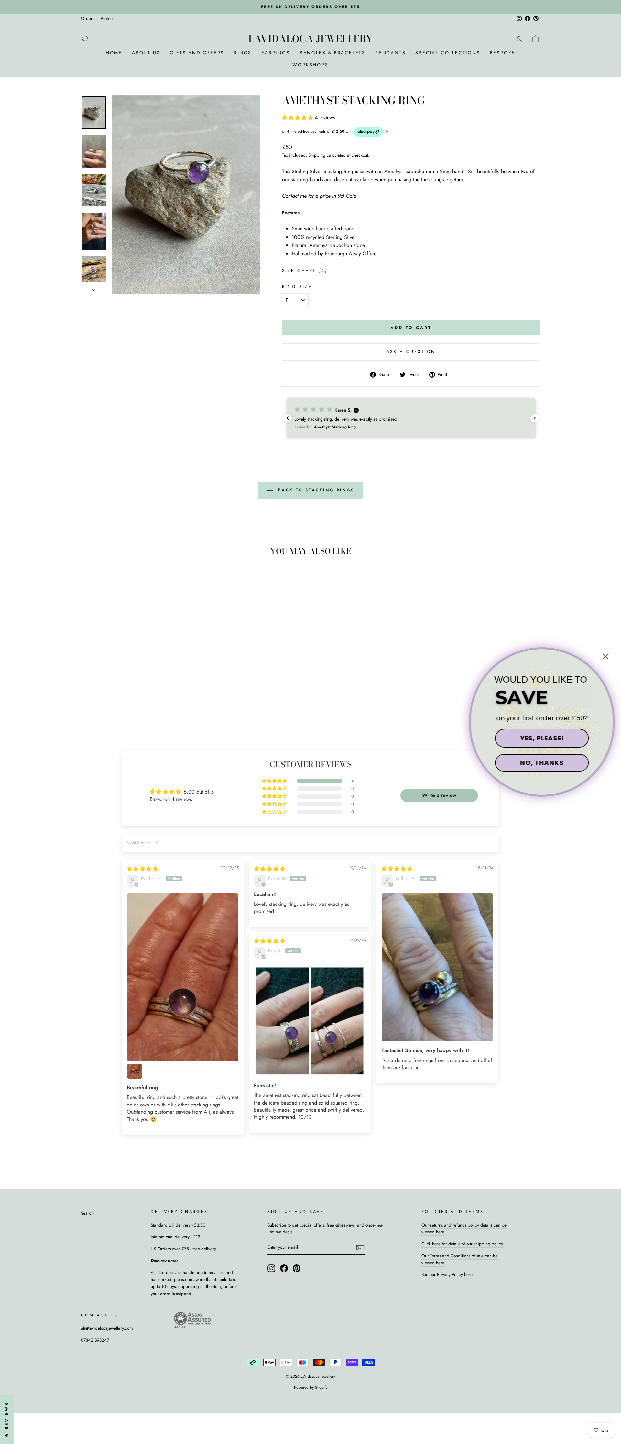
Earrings (275, 53)
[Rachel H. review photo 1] (183, 977)
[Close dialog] (605, 656)
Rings (243, 53)
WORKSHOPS (310, 64)
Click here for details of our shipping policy (462, 1243)
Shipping (316, 155)
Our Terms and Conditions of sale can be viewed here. (459, 1259)
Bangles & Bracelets (332, 53)
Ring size (297, 286)
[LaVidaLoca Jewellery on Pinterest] (296, 1268)
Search (87, 1213)
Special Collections (447, 53)
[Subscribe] (360, 1247)
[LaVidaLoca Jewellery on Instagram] (271, 1268)
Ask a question (411, 352)
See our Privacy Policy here (447, 1274)
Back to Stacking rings (315, 490)
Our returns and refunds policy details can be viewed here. (464, 1228)
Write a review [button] (439, 795)
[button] (298, 117)
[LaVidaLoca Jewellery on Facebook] (284, 1268)
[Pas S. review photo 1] (310, 1021)
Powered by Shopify (310, 1387)
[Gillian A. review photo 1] (437, 967)
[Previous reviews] (287, 418)
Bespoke (503, 53)
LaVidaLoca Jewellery (310, 38)
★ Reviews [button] (7, 1419)
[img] (142, 868)
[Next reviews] (534, 418)
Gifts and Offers (197, 53)
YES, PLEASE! (542, 738)
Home (114, 53)
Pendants (390, 53)
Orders (87, 18)
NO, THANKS (542, 762)
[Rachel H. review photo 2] (134, 1071)
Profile (107, 18)
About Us (146, 53)
